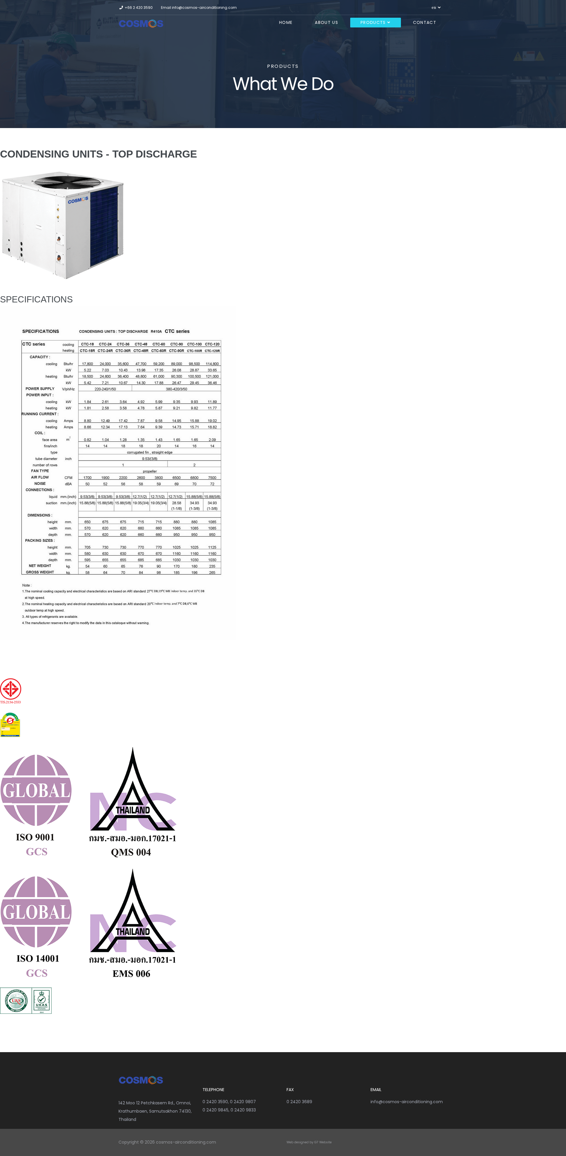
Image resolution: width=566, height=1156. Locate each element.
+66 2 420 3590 (139, 7)
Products (373, 22)
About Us (326, 22)
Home (285, 22)
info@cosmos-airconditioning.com (204, 7)
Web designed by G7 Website (309, 1142)
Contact (424, 22)
